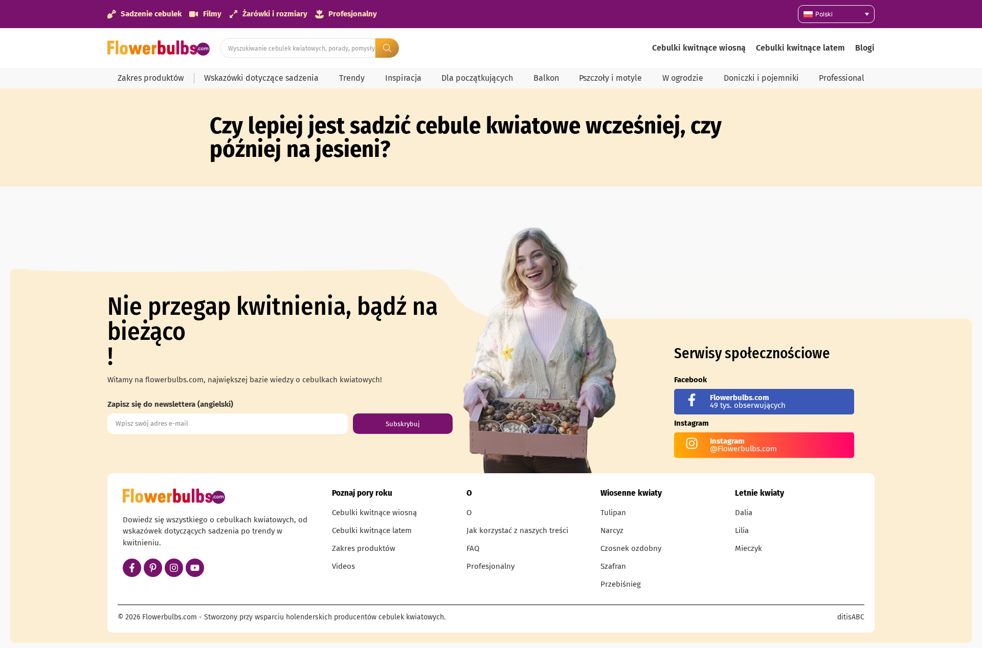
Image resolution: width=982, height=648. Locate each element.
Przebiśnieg (620, 584)
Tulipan (613, 512)
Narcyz (611, 530)
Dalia (743, 512)
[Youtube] (195, 568)
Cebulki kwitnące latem (800, 48)
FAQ (472, 548)
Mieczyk (748, 548)
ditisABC (850, 617)
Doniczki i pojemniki (761, 78)
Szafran (613, 566)
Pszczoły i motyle (610, 78)
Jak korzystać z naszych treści (517, 530)
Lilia (742, 530)
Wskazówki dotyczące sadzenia (261, 78)
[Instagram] (174, 568)
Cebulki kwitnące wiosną (699, 48)
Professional (841, 78)
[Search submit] (387, 48)
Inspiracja (403, 78)
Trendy (352, 78)
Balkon (546, 78)
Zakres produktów (151, 78)
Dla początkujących (477, 78)
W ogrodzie (682, 78)
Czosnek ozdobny (630, 548)
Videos (343, 566)
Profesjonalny (490, 566)
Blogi (865, 48)
